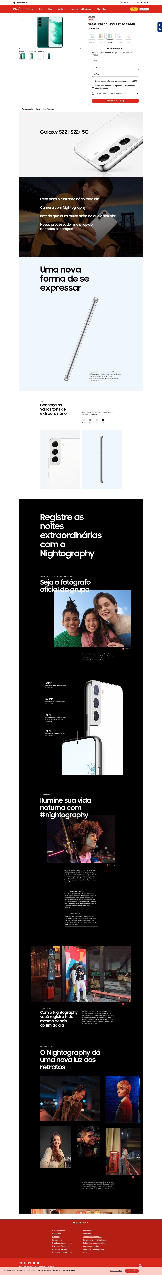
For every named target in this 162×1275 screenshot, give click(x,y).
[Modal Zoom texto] (146, 2)
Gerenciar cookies (116, 1271)
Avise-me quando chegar (115, 101)
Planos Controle (58, 1230)
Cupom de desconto (60, 1249)
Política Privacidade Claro (28, 1266)
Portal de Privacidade (46, 1266)
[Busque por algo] (122, 2)
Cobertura (87, 1233)
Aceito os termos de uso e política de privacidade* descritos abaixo (115, 87)
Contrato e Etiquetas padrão (94, 1249)
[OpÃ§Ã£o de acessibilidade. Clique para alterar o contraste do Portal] (141, 2)
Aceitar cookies (132, 1271)
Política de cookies (69, 1270)
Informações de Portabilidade (94, 1240)
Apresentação (27, 109)
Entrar (145, 9)
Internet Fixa (57, 1240)
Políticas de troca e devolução (94, 1243)
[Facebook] (20, 1262)
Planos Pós (56, 1233)
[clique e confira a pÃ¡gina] (18, 9)
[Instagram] (29, 1262)
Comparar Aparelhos (91, 1246)
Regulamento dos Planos (62, 1243)
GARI (85, 1253)
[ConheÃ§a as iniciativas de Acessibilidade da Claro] (138, 2)
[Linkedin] (38, 1262)
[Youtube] (34, 1262)
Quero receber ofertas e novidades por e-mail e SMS (116, 81)
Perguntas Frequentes (60, 1246)
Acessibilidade (88, 1230)
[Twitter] (25, 1262)
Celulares (56, 1237)
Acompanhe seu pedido (92, 1237)
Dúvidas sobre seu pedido (62, 1253)
